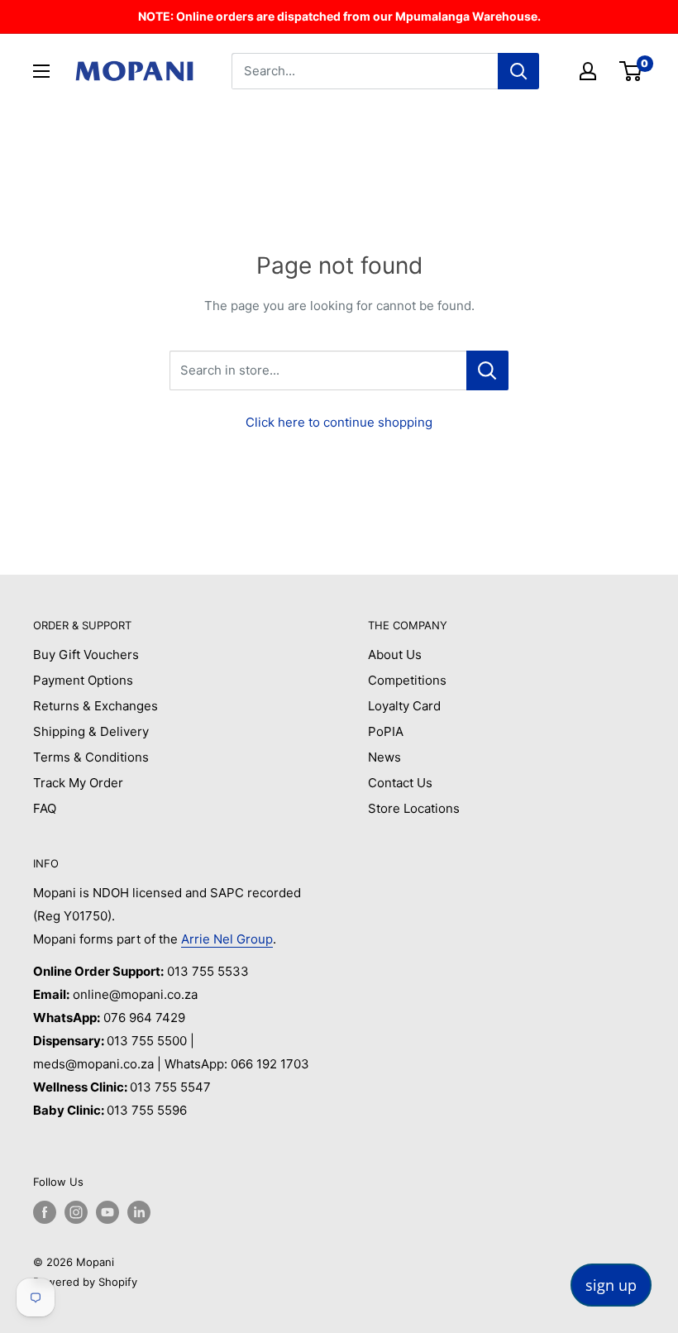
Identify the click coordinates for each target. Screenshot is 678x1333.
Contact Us (400, 783)
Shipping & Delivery (91, 731)
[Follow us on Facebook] (44, 1212)
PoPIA (385, 731)
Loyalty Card (404, 706)
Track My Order (78, 783)
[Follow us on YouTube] (107, 1212)
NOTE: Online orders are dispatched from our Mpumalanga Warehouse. (339, 16)
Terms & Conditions (91, 757)
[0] (631, 71)
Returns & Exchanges (95, 706)
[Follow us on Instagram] (76, 1212)
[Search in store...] (487, 370)
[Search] (518, 71)
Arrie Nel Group (227, 939)
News (384, 757)
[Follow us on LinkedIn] (138, 1212)
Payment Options (83, 680)
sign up (611, 1285)
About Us (395, 654)
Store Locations (414, 808)
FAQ (44, 808)
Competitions (407, 680)
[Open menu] (41, 71)
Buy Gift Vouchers (86, 654)
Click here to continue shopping (339, 422)
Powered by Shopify (85, 1281)
